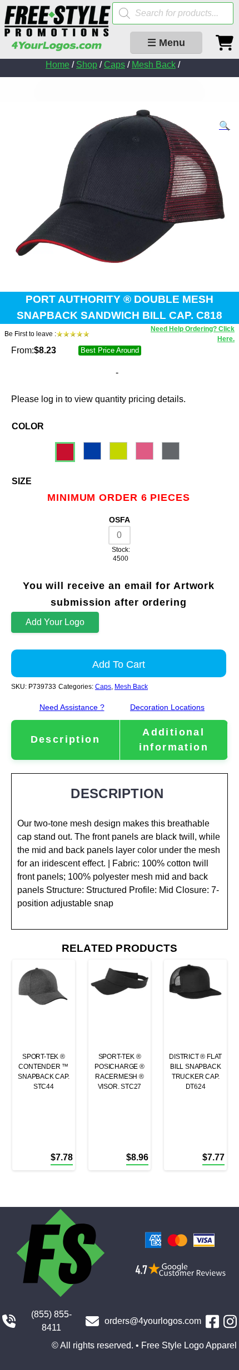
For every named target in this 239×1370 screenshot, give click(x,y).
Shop (86, 64)
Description (65, 739)
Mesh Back (154, 64)
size (22, 481)
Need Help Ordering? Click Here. (193, 334)
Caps (114, 64)
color (28, 426)
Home (57, 64)
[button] (224, 126)
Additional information (173, 740)
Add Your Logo (55, 622)
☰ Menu (166, 42)
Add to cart (118, 664)
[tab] (65, 739)
